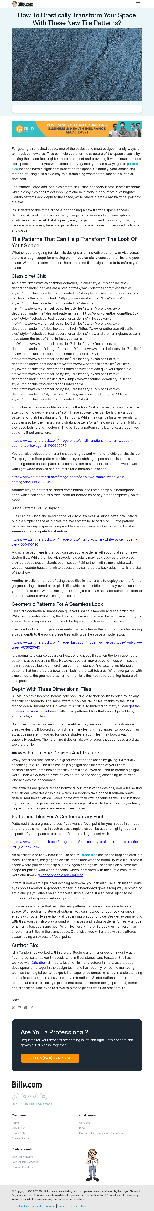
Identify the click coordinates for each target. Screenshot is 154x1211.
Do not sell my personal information (101, 1133)
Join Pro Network (22, 1156)
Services (84, 1122)
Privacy (62, 1206)
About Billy (18, 1127)
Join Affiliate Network (25, 1161)
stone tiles (89, 855)
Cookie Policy (20, 1138)
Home (15, 1122)
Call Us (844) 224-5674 (50, 1058)
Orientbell (39, 962)
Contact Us (18, 1133)
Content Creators (22, 1167)
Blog (82, 1127)
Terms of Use (77, 1206)
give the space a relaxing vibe (60, 875)
